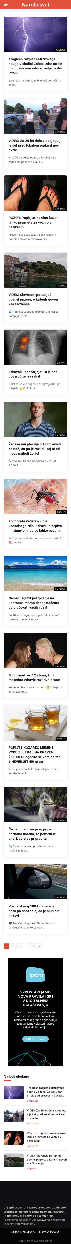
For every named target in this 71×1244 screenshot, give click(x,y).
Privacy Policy (49, 1231)
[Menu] (6, 4)
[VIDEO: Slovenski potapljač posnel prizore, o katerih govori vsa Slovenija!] (35, 270)
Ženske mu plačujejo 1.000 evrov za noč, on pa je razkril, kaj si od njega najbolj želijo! (35, 449)
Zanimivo (60, 132)
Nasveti (61, 512)
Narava (62, 285)
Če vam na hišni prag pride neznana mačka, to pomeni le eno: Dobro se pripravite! (32, 834)
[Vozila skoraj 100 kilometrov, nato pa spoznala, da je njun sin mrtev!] (35, 881)
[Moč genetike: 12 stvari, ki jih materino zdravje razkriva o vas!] (35, 650)
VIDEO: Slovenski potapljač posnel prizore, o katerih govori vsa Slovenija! (33, 299)
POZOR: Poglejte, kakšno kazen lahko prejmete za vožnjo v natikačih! (33, 222)
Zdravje (61, 363)
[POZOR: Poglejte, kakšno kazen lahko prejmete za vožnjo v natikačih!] (35, 193)
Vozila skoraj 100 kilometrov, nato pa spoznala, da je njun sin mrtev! (34, 911)
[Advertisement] (26, 1189)
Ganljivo (61, 50)
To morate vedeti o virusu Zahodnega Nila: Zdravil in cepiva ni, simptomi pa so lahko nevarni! (35, 526)
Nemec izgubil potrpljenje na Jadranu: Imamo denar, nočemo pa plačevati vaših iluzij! (34, 603)
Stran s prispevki (23, 1231)
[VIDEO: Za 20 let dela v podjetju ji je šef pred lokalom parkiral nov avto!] (35, 116)
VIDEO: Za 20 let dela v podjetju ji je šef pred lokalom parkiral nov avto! (35, 145)
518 (32, 946)
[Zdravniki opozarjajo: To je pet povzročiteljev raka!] (35, 347)
